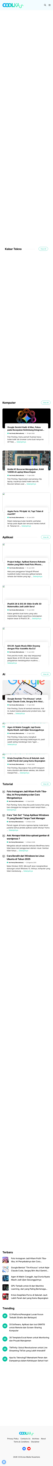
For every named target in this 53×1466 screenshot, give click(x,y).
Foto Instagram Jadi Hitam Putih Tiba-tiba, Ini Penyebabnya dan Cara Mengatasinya (27, 794)
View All (43, 249)
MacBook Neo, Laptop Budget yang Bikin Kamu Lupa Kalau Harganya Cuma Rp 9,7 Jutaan (33, 1028)
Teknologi (21, 1006)
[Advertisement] (26, 1395)
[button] (45, 5)
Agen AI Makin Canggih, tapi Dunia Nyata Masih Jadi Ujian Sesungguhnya (32, 950)
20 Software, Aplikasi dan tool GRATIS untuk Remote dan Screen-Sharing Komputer (27, 1327)
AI (19, 929)
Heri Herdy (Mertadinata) (13, 926)
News (25, 975)
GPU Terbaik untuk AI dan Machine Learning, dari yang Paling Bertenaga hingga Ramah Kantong (28, 1289)
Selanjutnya (21, 442)
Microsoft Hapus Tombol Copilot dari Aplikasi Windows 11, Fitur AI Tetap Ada (33, 1012)
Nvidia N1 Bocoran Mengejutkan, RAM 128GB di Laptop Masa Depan (32, 1043)
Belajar (20, 960)
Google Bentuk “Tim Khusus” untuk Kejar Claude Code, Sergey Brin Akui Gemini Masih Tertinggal (24, 701)
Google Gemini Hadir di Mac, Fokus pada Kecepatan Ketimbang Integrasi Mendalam (25, 430)
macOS (25, 991)
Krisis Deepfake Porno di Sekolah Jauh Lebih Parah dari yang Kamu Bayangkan (33, 981)
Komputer (31, 1037)
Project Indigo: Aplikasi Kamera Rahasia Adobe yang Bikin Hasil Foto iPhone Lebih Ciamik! (26, 564)
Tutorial (6, 916)
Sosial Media (16, 916)
